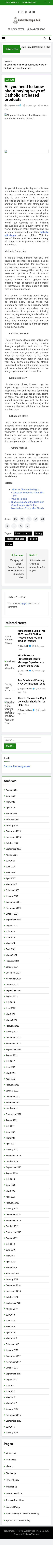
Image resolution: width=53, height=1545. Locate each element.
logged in (25, 603)
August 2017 (12, 1379)
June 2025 (10, 866)
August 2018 (12, 1309)
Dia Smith (24, 646)
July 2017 (10, 1385)
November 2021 (13, 1102)
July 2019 (10, 1244)
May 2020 (10, 1191)
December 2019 (13, 1214)
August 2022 (12, 1055)
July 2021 (10, 1126)
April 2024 (10, 949)
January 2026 (12, 825)
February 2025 (12, 890)
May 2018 (10, 1326)
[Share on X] (22, 519)
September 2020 (13, 1167)
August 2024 (12, 925)
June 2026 (10, 796)
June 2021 (10, 1132)
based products (23, 533)
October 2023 (12, 984)
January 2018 (12, 1350)
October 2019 (12, 1226)
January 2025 (12, 896)
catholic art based (15, 538)
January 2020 (12, 1208)
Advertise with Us (14, 1493)
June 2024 (10, 937)
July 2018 (10, 1315)
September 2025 (13, 849)
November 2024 (13, 908)
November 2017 (13, 1362)
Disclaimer (11, 1473)
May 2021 (10, 1138)
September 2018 (13, 1303)
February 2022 (12, 1085)
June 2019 (10, 1250)
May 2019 (10, 1255)
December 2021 (13, 1096)
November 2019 (13, 1220)
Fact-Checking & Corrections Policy (22, 1513)
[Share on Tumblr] (14, 526)
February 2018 (12, 1344)
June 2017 (10, 1391)
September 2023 (13, 990)
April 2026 (10, 807)
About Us (10, 1466)
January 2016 (12, 1432)
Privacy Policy (12, 1480)
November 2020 (13, 1155)
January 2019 (12, 1279)
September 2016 (13, 1421)
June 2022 (10, 1067)
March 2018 (11, 1338)
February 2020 (12, 1203)
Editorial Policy (13, 1507)
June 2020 (10, 1185)
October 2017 (12, 1368)
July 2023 (10, 1002)
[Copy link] (27, 526)
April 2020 (10, 1197)
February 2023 (12, 1026)
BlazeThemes (32, 1534)
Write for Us (11, 1487)
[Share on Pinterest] (42, 519)
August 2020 (12, 1173)
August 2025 (12, 855)
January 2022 (12, 1090)
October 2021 (12, 1108)
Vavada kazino (19, 498)
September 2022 (13, 1049)
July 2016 (10, 1427)
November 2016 (13, 1415)
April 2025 (10, 878)
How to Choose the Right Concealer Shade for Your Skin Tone (23, 3)
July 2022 (10, 1061)
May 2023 (10, 1014)
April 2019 (10, 1261)
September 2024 (13, 919)
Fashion (10, 79)
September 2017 (13, 1373)
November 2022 (13, 1043)
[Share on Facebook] (15, 519)
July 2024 (10, 931)
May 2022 (10, 1073)
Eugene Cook (13, 105)
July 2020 (10, 1179)
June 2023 (10, 1008)
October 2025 (12, 843)
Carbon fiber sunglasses (17, 766)
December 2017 (13, 1356)
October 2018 (12, 1297)
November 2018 (13, 1291)
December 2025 (13, 831)
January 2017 (12, 1409)
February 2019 (12, 1273)
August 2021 (12, 1120)
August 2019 (12, 1238)
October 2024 (12, 914)
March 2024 (11, 955)
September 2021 (13, 1114)
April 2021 (10, 1143)
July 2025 (10, 860)
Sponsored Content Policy (18, 1520)
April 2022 (10, 1079)
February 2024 (12, 961)
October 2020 (12, 1161)
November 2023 (13, 978)
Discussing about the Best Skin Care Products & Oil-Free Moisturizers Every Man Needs (27, 505)
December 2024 (13, 902)
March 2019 (11, 1267)
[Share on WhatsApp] (35, 519)
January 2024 (12, 967)
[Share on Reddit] (7, 526)
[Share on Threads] (20, 526)
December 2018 (13, 1285)
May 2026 (10, 802)
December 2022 (13, 1037)
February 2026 (12, 819)
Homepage (11, 1459)
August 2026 (12, 790)
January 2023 (12, 1031)
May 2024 (10, 943)
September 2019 (13, 1232)
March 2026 (11, 813)
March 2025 (11, 884)
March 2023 (11, 1020)
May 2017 (10, 1397)
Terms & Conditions (15, 1500)
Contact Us (11, 1453)
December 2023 (13, 972)
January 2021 (12, 1149)
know (9, 544)
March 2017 (11, 1403)
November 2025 (13, 837)
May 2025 (10, 872)
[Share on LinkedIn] (29, 519)
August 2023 (12, 996)
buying (38, 533)
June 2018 (10, 1320)
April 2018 (10, 1332)
